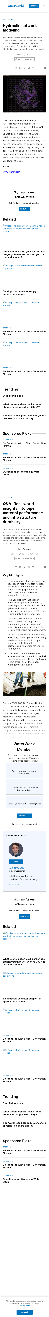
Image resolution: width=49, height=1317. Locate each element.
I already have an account (24, 824)
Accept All (24, 1312)
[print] (45, 68)
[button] (4, 6)
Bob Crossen (24, 549)
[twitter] (24, 68)
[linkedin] (20, 68)
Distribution (8, 19)
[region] (24, 1307)
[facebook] (16, 68)
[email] (33, 68)
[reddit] (29, 68)
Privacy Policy (25, 1306)
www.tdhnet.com (11, 172)
